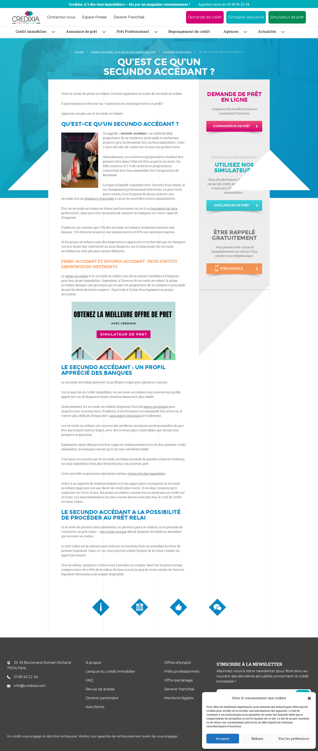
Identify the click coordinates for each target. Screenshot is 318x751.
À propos (93, 663)
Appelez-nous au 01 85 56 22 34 (223, 4)
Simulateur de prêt (287, 17)
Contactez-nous (61, 17)
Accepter (223, 738)
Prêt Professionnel (133, 31)
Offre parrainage (178, 680)
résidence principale (99, 198)
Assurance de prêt (81, 31)
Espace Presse (94, 17)
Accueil (79, 51)
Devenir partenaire (102, 698)
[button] (309, 698)
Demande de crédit (205, 17)
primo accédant (76, 276)
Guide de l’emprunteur (177, 51)
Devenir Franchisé (129, 17)
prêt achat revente (113, 532)
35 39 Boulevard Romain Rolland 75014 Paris (39, 665)
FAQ (89, 680)
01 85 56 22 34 (26, 677)
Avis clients (95, 707)
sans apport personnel (125, 416)
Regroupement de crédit (189, 31)
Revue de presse (100, 689)
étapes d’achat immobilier (146, 473)
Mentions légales (178, 698)
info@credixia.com (29, 686)
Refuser (257, 738)
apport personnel (155, 407)
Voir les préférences (293, 738)
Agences (230, 31)
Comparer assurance (246, 17)
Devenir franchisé (179, 689)
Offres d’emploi (177, 663)
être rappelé (231, 268)
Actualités (267, 31)
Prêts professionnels (181, 671)
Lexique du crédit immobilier (110, 671)
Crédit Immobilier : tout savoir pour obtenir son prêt (123, 51)
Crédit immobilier (31, 31)
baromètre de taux (164, 208)
